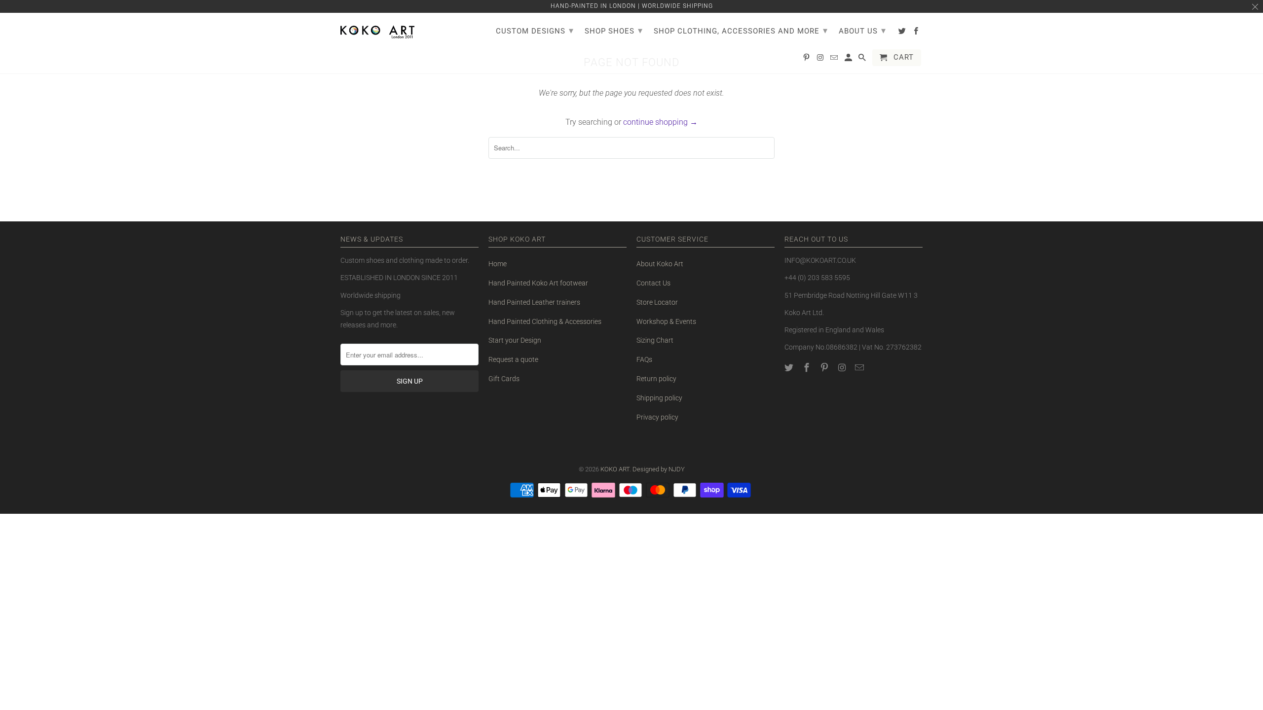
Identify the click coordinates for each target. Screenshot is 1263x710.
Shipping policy (659, 398)
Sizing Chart (654, 340)
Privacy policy (657, 417)
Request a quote (513, 359)
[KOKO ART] (377, 30)
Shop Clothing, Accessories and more (741, 30)
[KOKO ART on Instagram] (842, 367)
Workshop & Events (666, 321)
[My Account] (849, 59)
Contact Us (653, 283)
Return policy (656, 379)
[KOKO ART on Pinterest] (825, 367)
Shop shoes (614, 30)
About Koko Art (659, 264)
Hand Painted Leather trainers (534, 302)
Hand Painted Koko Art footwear (538, 283)
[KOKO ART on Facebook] (807, 367)
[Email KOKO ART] (860, 367)
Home (497, 264)
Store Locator (657, 302)
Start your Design (514, 340)
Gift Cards (504, 379)
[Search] (862, 59)
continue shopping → (660, 122)
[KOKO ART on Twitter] (789, 367)
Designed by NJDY (658, 469)
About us (862, 30)
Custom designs (535, 30)
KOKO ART (615, 469)
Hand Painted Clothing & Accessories (544, 321)
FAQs (644, 359)
